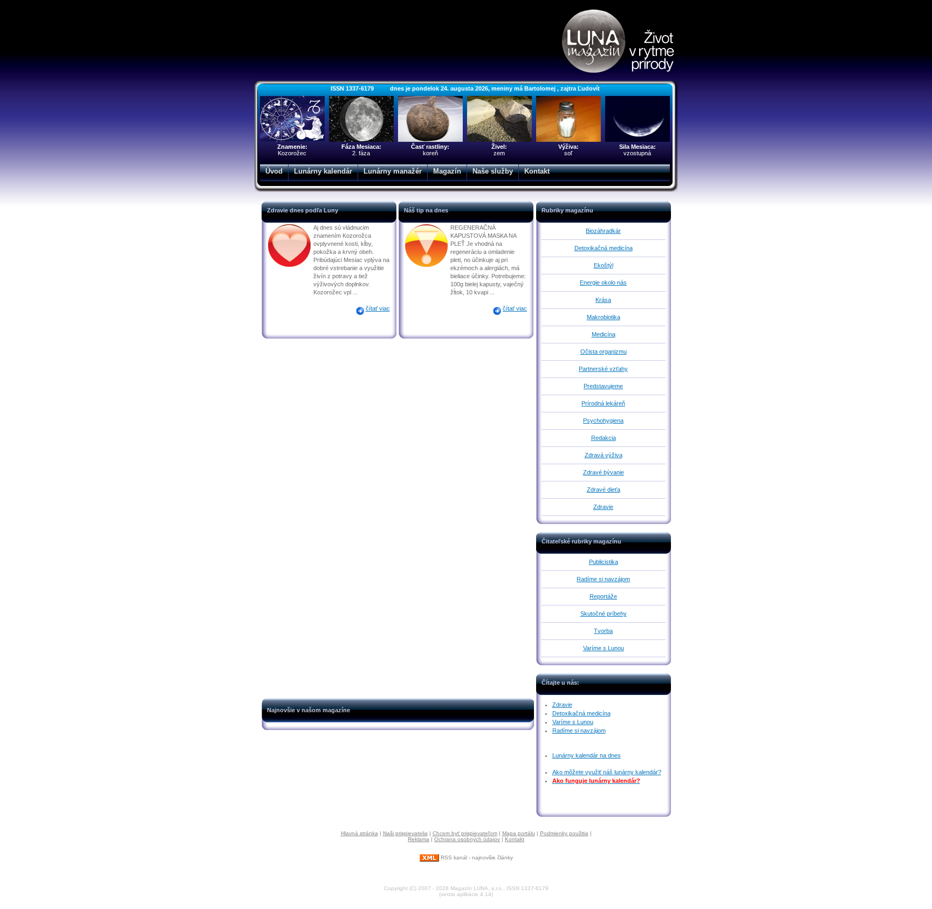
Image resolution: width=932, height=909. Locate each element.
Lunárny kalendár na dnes (586, 755)
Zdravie (603, 507)
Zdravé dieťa (603, 489)
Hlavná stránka (359, 833)
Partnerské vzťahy (603, 369)
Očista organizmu (603, 351)
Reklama (418, 839)
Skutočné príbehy (603, 613)
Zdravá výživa (603, 455)
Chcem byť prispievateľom (465, 833)
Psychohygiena (603, 420)
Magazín (447, 171)
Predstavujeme (603, 386)
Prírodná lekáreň (603, 403)
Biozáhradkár (603, 231)
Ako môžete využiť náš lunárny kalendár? (606, 772)
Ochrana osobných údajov (467, 839)
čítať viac (378, 308)
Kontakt (537, 171)
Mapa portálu (518, 833)
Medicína (603, 334)
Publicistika (603, 562)
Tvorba (603, 631)
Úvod (274, 171)
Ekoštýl (603, 265)
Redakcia (603, 438)
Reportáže (603, 596)
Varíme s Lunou (603, 648)
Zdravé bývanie (603, 472)
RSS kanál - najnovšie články (476, 857)
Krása (603, 300)
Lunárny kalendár (323, 171)
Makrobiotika (603, 317)
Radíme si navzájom (603, 579)
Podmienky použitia (564, 833)
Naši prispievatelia (405, 833)
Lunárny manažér (393, 171)
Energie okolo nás (603, 282)
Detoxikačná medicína (603, 248)
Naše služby (492, 171)
